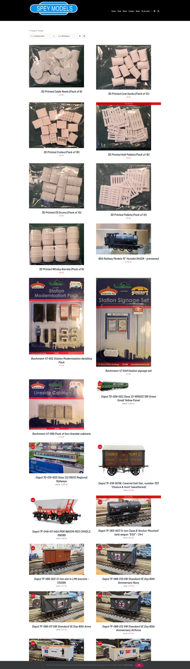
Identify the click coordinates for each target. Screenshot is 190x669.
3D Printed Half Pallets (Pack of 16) (128, 154)
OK (139, 665)
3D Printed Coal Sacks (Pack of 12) (128, 93)
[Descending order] (54, 36)
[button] (158, 11)
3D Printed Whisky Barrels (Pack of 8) (61, 269)
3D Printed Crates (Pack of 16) (61, 152)
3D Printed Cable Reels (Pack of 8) (61, 91)
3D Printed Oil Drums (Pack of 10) (61, 212)
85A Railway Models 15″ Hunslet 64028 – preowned (128, 258)
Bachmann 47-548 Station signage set (128, 370)
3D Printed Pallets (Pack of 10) (129, 214)
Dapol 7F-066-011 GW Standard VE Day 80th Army (61, 626)
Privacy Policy (128, 665)
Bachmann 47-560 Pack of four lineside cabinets (61, 433)
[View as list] (84, 36)
